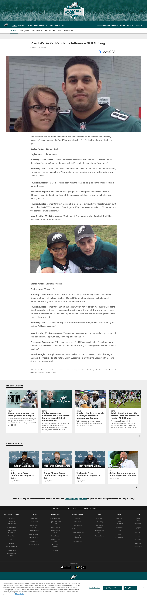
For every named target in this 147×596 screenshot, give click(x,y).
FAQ (11, 539)
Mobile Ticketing (55, 527)
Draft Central (99, 518)
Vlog (119, 530)
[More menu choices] (66, 25)
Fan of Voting (11, 536)
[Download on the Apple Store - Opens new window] (66, 568)
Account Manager (55, 518)
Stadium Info (34, 518)
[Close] (143, 588)
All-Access (119, 527)
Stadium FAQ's (33, 537)
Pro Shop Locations (77, 529)
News (99, 514)
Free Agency (99, 521)
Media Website (78, 541)
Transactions (138, 546)
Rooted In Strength (11, 546)
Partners (138, 536)
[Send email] (109, 53)
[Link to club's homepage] (6, 24)
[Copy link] (113, 52)
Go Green (11, 543)
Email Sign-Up (11, 527)
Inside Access (119, 537)
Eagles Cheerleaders (78, 532)
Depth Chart (138, 523)
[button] (70, 436)
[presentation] (140, 436)
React (119, 534)
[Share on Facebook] (100, 53)
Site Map (77, 518)
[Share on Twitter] (105, 53)
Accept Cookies (130, 588)
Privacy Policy (12, 550)
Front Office (138, 532)
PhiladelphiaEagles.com (76, 498)
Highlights (119, 518)
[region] (73, 588)
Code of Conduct (34, 544)
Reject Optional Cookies (112, 588)
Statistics (138, 539)
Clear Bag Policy (34, 530)
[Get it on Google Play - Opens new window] (80, 568)
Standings (138, 543)
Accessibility (11, 518)
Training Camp (99, 536)
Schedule (55, 550)
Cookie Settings (94, 588)
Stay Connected (77, 525)
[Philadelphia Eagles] (73, 577)
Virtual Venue (34, 521)
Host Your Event (33, 541)
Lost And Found (33, 534)
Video (119, 514)
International (77, 521)
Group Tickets (55, 536)
